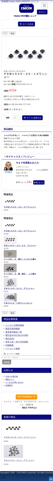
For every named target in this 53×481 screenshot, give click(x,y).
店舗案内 (9, 385)
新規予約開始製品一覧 (26, 396)
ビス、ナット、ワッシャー (14, 70)
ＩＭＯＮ (18, 81)
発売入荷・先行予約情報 (16, 341)
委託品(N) (9, 338)
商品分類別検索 (12, 328)
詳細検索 (9, 345)
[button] (42, 12)
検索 (8, 362)
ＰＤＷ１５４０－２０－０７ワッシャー (20, 437)
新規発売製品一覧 (13, 332)
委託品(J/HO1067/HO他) (16, 335)
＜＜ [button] (5, 33)
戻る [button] (12, 33)
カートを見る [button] (27, 24)
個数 (8, 117)
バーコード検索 (12, 348)
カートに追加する (33, 117)
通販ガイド (9, 379)
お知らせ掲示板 (11, 376)
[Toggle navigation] (3, 477)
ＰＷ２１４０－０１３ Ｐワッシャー (19, 460)
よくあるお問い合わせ (14, 382)
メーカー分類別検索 (14, 325)
